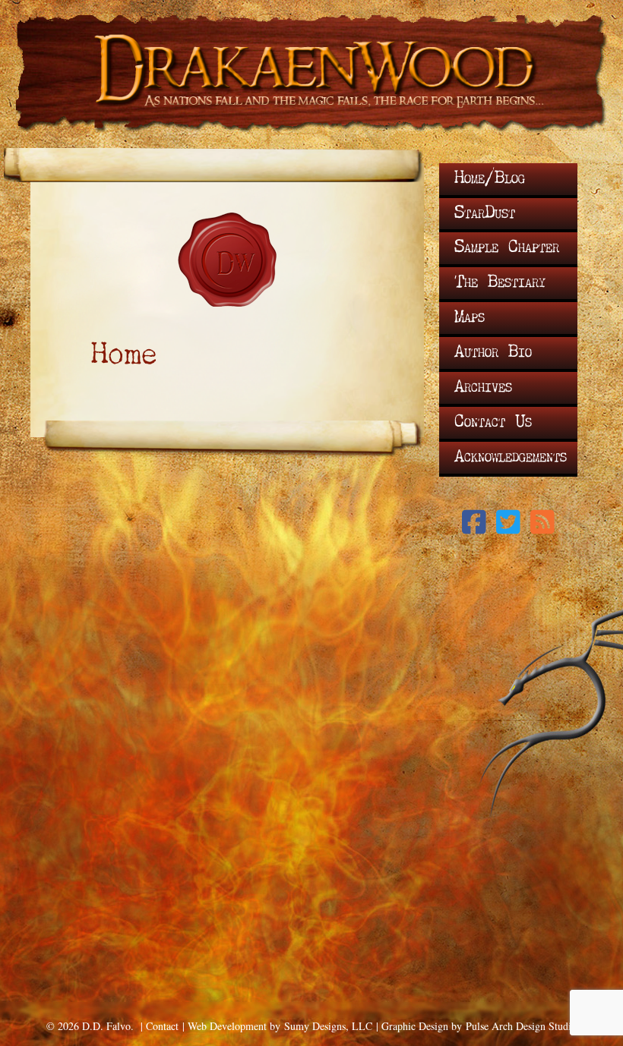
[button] (474, 522)
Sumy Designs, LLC (328, 1026)
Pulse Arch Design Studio (521, 1026)
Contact (162, 1026)
